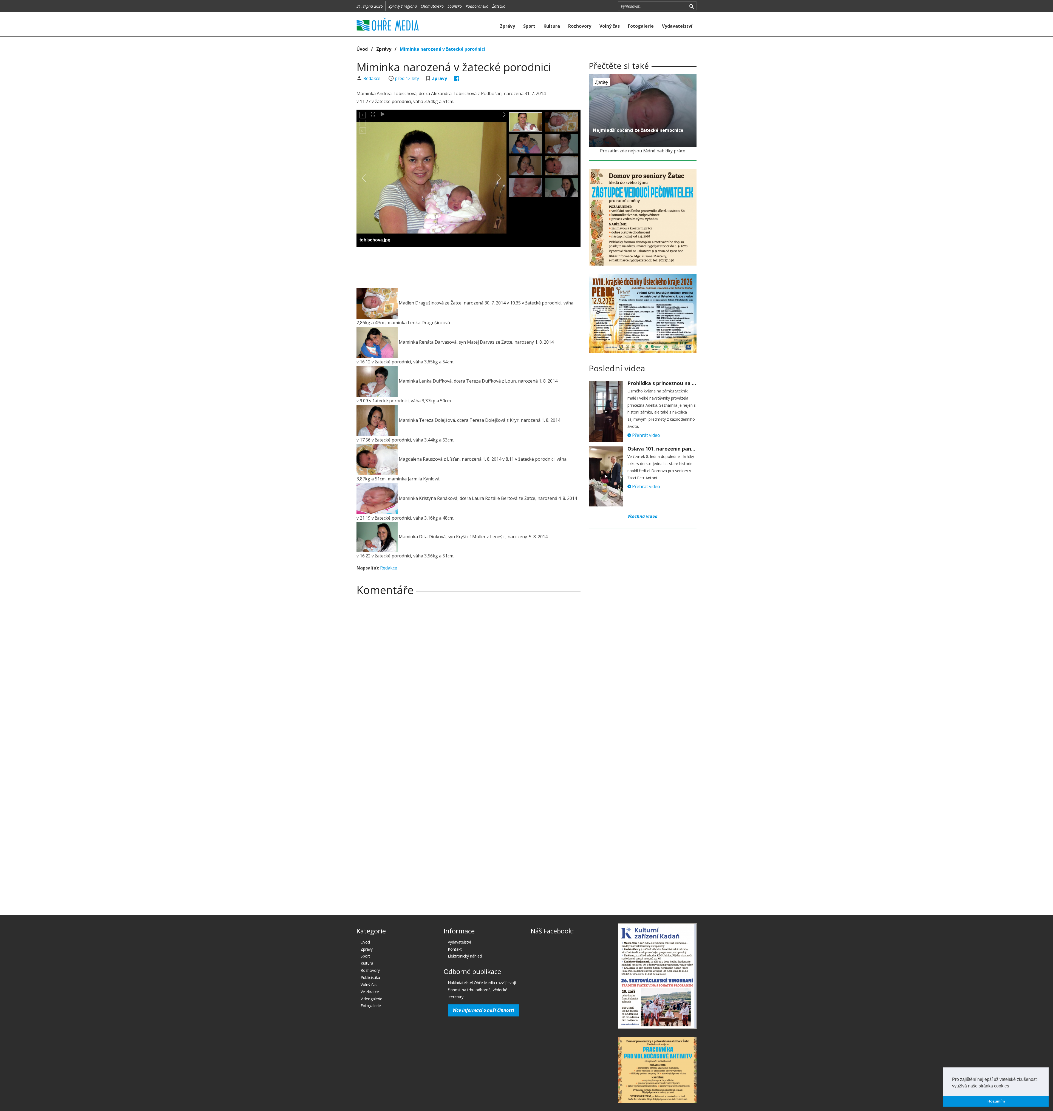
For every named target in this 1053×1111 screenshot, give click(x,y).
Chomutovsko (432, 6)
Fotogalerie (641, 26)
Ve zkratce (370, 991)
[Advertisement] (468, 265)
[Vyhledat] (691, 6)
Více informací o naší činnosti (483, 1010)
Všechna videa (642, 516)
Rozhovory (579, 26)
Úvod (362, 49)
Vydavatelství (677, 26)
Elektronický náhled (465, 956)
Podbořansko (477, 6)
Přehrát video (645, 435)
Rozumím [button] (996, 1101)
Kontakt (455, 949)
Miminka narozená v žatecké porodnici (442, 49)
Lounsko (455, 6)
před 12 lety (407, 78)
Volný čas (609, 26)
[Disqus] (468, 676)
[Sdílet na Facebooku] (456, 78)
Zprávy (507, 26)
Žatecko (498, 6)
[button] (1011, 1086)
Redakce (372, 78)
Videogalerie (371, 998)
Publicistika (370, 977)
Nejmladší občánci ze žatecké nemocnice (638, 130)
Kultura (552, 26)
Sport (529, 26)
